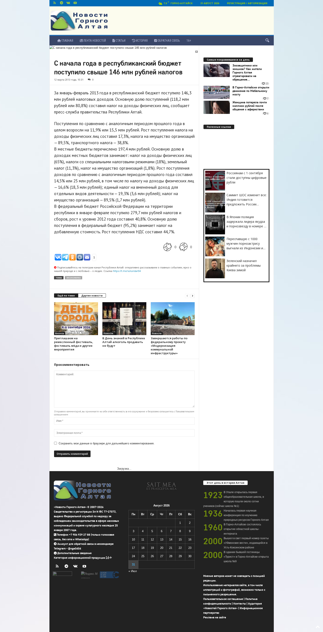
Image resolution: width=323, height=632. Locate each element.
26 (152, 556)
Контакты (239, 603)
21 (170, 547)
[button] (267, 40)
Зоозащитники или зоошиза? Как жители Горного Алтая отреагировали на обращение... (247, 72)
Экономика (73, 277)
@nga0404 (74, 548)
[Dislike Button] (183, 246)
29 (180, 556)
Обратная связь (168, 40)
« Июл (133, 571)
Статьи (120, 40)
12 (152, 539)
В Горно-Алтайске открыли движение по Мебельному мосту (250, 91)
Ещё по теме (66, 295)
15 (180, 539)
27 (161, 556)
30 (189, 556)
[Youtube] (75, 3)
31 (133, 564)
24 (133, 556)
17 (133, 547)
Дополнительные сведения (74, 553)
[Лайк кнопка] (167, 246)
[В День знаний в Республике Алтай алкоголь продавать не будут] (124, 318)
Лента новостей (94, 40)
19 (152, 547)
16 (189, 539)
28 (170, 556)
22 (180, 547)
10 (133, 539)
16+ (189, 40)
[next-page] (192, 295)
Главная (67, 40)
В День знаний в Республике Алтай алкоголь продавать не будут (123, 342)
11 (142, 539)
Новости (108, 333)
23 (189, 547)
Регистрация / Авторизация (247, 3)
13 (161, 539)
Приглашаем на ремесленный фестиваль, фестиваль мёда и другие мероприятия (73, 343)
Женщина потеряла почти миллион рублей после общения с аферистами (249, 106)
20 (161, 547)
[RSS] (54, 3)
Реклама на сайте (214, 617)
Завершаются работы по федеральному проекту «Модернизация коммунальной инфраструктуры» (169, 345)
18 (142, 547)
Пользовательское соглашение (223, 599)
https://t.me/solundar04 (127, 271)
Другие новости (92, 295)
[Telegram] (61, 3)
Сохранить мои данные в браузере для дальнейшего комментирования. (106, 443)
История (141, 40)
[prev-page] (187, 295)
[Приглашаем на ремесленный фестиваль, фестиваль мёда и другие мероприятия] (76, 318)
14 (170, 539)
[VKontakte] (68, 3)
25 (142, 556)
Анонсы (59, 333)
